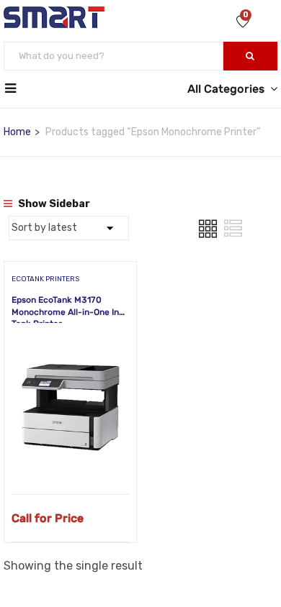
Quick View (70, 457)
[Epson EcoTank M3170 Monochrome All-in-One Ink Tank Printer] (70, 346)
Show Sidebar (53, 204)
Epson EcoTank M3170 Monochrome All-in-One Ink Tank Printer (68, 312)
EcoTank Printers (45, 279)
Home (17, 132)
